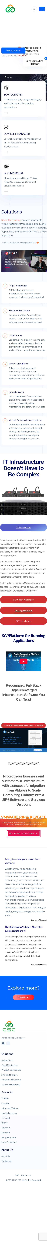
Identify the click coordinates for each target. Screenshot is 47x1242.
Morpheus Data (8, 1137)
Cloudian (5, 1103)
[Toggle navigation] (42, 9)
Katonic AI (5, 1127)
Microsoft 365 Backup (11, 1079)
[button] (23, 725)
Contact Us (23, 997)
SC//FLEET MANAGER (17, 133)
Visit (33, 242)
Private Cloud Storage (11, 1070)
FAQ (17, 1175)
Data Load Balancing (10, 1084)
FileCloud (5, 1118)
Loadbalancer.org (9, 1113)
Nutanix (5, 1098)
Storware (5, 1132)
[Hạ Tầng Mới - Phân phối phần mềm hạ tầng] (10, 8)
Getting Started (13, 50)
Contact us (22, 55)
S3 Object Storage (9, 1075)
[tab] (23, 527)
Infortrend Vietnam (10, 1108)
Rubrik (4, 1123)
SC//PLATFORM (13, 94)
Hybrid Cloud (7, 1060)
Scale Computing (9, 1142)
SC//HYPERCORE (14, 173)
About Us (5, 1156)
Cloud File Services (9, 1065)
